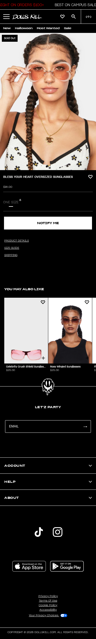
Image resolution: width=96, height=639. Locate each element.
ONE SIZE (11, 202)
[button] (74, 5)
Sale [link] (67, 28)
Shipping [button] (10, 255)
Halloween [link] (24, 28)
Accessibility (48, 610)
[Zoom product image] (48, 101)
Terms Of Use (48, 600)
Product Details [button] (16, 240)
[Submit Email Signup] (85, 426)
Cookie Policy (48, 605)
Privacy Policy (48, 596)
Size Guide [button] (11, 248)
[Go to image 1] (46, 166)
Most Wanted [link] (48, 28)
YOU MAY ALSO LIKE (24, 289)
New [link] (7, 28)
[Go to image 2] (49, 166)
